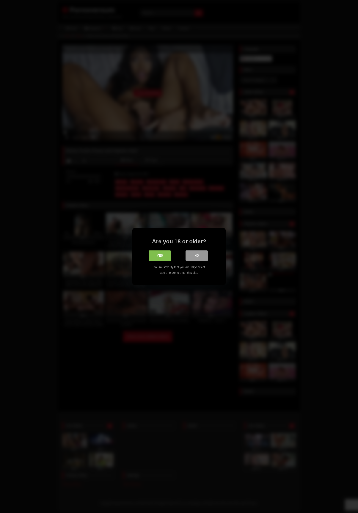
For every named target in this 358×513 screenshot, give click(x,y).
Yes (160, 255)
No (196, 255)
